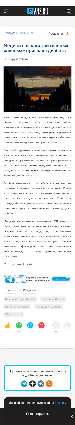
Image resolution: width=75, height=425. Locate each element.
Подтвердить (37, 414)
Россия (11, 290)
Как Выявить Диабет (49, 307)
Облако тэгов (13, 314)
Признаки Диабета (17, 307)
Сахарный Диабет (52, 299)
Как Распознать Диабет (20, 299)
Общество (29, 290)
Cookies (59, 402)
